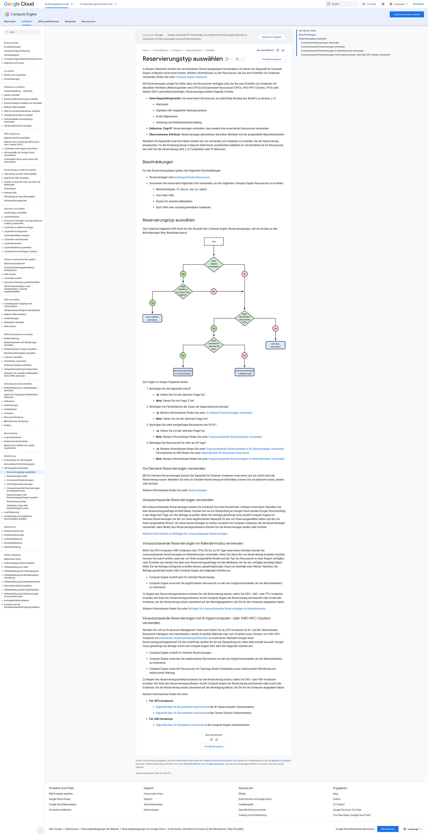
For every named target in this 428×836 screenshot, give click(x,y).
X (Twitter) (339, 804)
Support (148, 799)
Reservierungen (197, 490)
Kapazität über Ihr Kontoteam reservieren (225, 452)
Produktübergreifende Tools (96, 4)
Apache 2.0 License (281, 760)
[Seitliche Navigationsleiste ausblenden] (40, 830)
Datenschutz (72, 829)
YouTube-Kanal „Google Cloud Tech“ (352, 815)
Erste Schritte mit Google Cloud (255, 799)
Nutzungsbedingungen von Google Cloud (143, 829)
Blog (335, 793)
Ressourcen (88, 21)
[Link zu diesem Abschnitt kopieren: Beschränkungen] (176, 162)
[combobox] (342, 4)
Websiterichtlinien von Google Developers (204, 764)
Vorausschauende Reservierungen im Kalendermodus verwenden (246, 458)
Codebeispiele (246, 804)
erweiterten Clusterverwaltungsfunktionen (183, 638)
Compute (176, 50)
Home (145, 50)
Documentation (160, 50)
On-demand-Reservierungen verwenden (229, 412)
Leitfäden (26, 21)
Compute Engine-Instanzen (191, 77)
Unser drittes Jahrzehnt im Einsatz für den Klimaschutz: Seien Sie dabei (206, 829)
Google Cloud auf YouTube (347, 809)
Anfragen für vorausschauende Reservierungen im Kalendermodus (226, 608)
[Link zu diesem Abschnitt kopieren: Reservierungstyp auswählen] (198, 220)
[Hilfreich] (277, 50)
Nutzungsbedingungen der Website (100, 829)
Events (336, 799)
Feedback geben (271, 59)
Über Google (55, 829)
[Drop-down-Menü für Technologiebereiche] (73, 4)
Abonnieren (388, 828)
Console (371, 4)
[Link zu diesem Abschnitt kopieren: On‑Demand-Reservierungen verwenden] (208, 469)
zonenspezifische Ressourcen (192, 177)
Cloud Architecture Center (252, 809)
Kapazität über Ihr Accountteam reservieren (181, 706)
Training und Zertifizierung (252, 815)
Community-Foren (153, 793)
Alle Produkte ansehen (61, 793)
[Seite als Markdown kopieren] (237, 59)
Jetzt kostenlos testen (407, 14)
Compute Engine (24, 14)
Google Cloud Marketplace (63, 804)
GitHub (242, 793)
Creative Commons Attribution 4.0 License (223, 760)
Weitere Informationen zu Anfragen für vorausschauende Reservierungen (185, 533)
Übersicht (9, 21)
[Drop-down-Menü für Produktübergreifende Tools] (117, 4)
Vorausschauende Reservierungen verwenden (235, 436)
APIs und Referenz (48, 21)
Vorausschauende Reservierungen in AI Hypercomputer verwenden (245, 448)
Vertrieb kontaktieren (60, 809)
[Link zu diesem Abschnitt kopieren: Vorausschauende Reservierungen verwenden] (216, 500)
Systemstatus (151, 809)
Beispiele (70, 21)
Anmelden (418, 4)
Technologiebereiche (57, 4)
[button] (22, 59)
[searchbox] (22, 32)
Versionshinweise (153, 804)
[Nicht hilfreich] (282, 50)
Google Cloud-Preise (59, 799)
